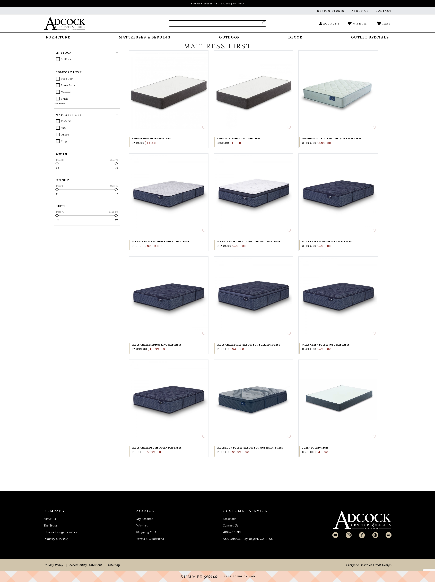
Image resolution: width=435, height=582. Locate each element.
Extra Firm (68, 85)
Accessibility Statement (85, 565)
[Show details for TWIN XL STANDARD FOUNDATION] (253, 90)
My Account (144, 519)
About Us (50, 519)
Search (263, 23)
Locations (229, 519)
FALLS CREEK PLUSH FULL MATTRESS (325, 344)
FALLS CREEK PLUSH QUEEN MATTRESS (157, 447)
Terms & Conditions (150, 539)
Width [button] (61, 154)
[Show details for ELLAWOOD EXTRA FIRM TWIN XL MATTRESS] (168, 193)
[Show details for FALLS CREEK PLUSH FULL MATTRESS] (338, 296)
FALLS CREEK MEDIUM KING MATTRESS (156, 344)
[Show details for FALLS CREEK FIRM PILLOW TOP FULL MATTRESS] (253, 296)
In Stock (66, 59)
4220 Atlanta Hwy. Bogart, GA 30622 (248, 539)
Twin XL (66, 121)
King (64, 141)
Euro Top (67, 78)
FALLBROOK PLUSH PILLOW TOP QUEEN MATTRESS (250, 447)
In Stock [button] (64, 52)
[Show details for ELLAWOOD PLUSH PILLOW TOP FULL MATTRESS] (253, 193)
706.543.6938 (232, 532)
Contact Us (230, 525)
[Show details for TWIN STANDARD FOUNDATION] (168, 90)
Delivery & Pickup (56, 539)
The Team (50, 525)
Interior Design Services (60, 532)
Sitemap (114, 565)
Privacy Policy (53, 565)
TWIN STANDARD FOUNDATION (151, 138)
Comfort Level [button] (70, 72)
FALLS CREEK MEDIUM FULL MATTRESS (326, 241)
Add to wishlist (204, 127)
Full (63, 128)
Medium (66, 92)
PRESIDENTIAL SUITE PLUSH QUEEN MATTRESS (331, 138)
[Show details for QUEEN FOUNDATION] (338, 399)
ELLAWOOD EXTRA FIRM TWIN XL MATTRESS (160, 241)
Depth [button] (61, 206)
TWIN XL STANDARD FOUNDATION (238, 138)
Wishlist (142, 525)
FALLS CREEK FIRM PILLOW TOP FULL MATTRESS (248, 344)
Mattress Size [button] (69, 114)
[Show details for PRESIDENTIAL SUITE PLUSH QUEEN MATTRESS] (338, 90)
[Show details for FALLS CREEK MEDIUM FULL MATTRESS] (338, 193)
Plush (64, 98)
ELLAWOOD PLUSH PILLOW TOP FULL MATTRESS (248, 241)
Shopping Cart (146, 532)
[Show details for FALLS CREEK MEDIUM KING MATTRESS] (168, 296)
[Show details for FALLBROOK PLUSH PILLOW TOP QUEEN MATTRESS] (253, 399)
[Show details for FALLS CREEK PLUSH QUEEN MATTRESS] (168, 399)
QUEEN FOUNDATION (314, 447)
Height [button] (62, 180)
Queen (65, 134)
